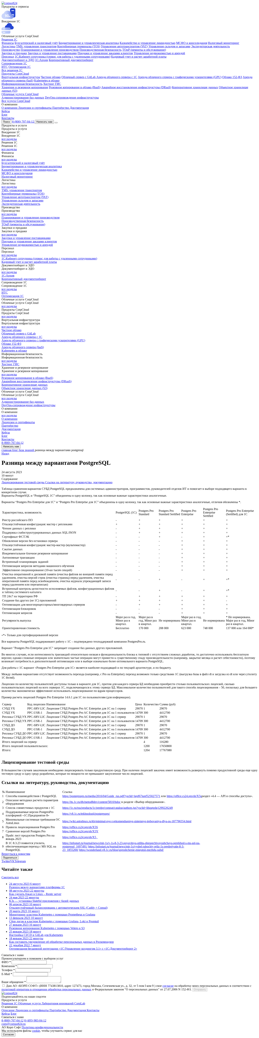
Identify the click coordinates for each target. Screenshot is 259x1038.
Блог (5, 114)
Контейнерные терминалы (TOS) (78, 46)
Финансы (8, 43)
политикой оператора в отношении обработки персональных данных (46, 989)
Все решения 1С (12, 70)
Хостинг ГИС (52, 83)
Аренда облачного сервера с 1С (116, 77)
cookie (36, 1030)
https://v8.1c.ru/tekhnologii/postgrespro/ (86, 813)
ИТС (5, 66)
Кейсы (6, 111)
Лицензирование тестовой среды (23, 482)
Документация (79, 107)
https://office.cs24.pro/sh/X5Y (80, 831)
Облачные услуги (30, 1003)
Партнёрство (61, 107)
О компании (10, 107)
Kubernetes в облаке (47, 80)
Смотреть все (10, 877)
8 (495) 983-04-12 (35, 1020)
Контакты (8, 118)
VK (12, 861)
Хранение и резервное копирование (25, 87)
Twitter (6, 861)
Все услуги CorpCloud (16, 101)
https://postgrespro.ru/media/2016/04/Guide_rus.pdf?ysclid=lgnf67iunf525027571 (111, 796)
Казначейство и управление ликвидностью (147, 43)
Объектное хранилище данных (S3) (24, 388)
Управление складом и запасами (169, 46)
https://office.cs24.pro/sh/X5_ (80, 837)
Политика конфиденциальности (42, 1027)
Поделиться (10, 857)
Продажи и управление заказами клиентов (105, 53)
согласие (168, 985)
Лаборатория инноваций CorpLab (63, 1003)
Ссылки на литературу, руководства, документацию (78, 482)
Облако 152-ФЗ (232, 77)
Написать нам (44, 121)
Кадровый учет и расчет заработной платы (138, 56)
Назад (5, 453)
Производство (11, 49)
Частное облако (51, 77)
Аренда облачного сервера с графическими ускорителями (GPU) (179, 77)
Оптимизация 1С (20, 66)
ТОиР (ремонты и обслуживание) (144, 49)
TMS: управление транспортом (36, 46)
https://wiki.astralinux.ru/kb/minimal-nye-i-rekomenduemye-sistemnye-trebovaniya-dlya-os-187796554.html (126, 821)
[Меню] (56, 122)
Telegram (20, 861)
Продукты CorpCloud (15, 73)
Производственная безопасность (100, 49)
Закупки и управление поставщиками (52, 53)
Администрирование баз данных (23, 97)
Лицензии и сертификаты (35, 107)
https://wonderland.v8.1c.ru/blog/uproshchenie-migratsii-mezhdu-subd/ (121, 849)
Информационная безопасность (22, 83)
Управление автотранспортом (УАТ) (124, 46)
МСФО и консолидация (191, 43)
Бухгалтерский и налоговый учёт (36, 43)
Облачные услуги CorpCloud (20, 94)
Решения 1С (9, 39)
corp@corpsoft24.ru (14, 1023)
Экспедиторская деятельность (210, 46)
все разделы (9, 139)
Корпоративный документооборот (71, 60)
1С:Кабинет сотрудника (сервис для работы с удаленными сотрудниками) (62, 56)
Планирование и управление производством (50, 49)
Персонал (8, 56)
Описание (8, 1010)
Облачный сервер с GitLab (78, 77)
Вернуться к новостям (16, 853)
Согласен (8, 1034)
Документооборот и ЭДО (18, 60)
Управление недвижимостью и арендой (159, 53)
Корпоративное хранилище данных (195, 87)
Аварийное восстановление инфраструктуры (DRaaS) (136, 87)
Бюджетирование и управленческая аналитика (89, 43)
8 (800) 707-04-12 (23, 121)
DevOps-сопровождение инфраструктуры (72, 97)
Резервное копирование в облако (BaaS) (74, 87)
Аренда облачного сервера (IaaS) (23, 347)
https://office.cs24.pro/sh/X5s (184, 796)
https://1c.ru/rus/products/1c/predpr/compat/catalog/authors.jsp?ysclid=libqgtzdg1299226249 (117, 807)
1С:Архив (41, 60)
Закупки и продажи (14, 53)
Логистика (8, 46)
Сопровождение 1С (14, 63)
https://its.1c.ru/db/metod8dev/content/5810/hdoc (91, 802)
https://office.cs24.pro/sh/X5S (80, 827)
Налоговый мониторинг (223, 43)
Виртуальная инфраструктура (21, 77)
